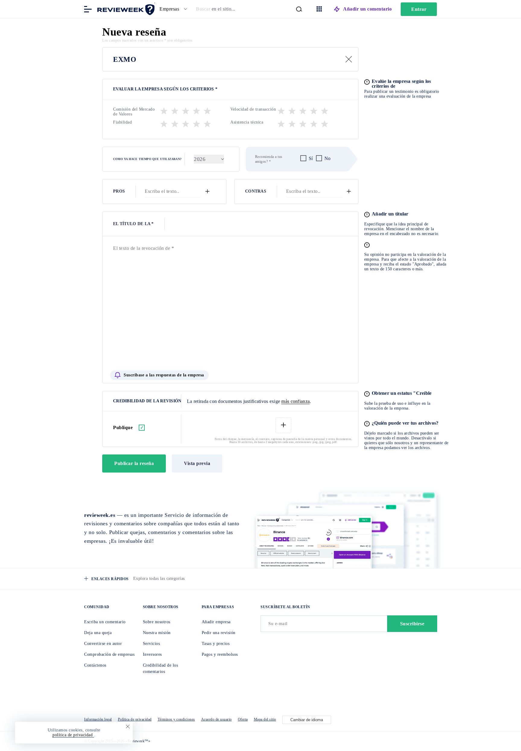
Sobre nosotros (156, 622)
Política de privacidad (135, 719)
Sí (311, 158)
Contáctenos (95, 665)
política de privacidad (73, 735)
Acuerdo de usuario (216, 719)
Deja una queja (98, 632)
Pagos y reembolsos (220, 654)
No (327, 158)
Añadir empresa (216, 622)
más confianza (295, 401)
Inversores (152, 654)
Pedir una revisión (218, 632)
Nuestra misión (157, 632)
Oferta (243, 719)
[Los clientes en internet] (125, 8)
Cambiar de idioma (306, 720)
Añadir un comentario (367, 8)
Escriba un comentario (105, 622)
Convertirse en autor (103, 643)
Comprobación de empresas (109, 654)
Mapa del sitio (265, 719)
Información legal (98, 719)
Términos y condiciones (176, 719)
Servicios (151, 643)
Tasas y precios (216, 643)
